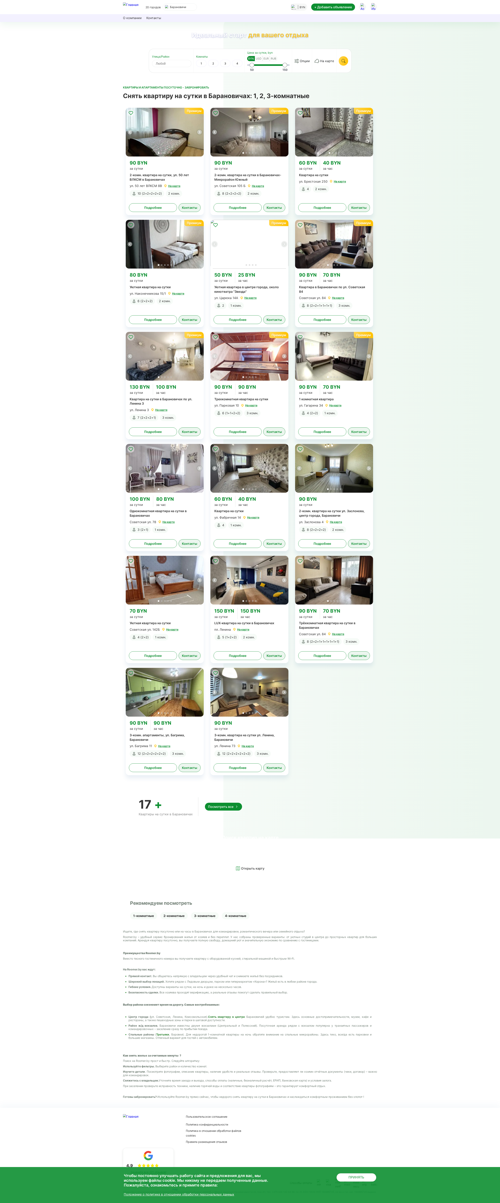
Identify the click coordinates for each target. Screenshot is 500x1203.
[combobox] (180, 7)
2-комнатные (174, 916)
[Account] (362, 7)
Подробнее (153, 208)
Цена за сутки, (260, 52)
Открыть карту (252, 868)
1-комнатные (143, 916)
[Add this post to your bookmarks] (130, 113)
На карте (327, 61)
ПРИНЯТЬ (356, 1177)
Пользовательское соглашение (206, 1116)
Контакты (153, 18)
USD (258, 58)
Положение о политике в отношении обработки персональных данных (179, 1194)
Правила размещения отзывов (206, 1141)
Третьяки (162, 1034)
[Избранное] (373, 7)
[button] (199, 132)
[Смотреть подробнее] (165, 132)
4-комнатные (235, 916)
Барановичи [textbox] (178, 7)
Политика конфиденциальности (207, 1124)
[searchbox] (175, 63)
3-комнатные (205, 916)
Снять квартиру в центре (226, 1016)
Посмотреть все (220, 807)
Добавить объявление (333, 7)
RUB (273, 58)
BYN (251, 58)
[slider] (252, 65)
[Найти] (343, 61)
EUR (266, 58)
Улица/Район (160, 56)
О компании (132, 18)
